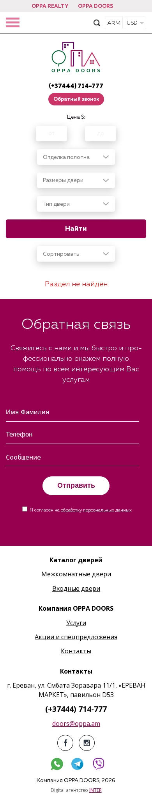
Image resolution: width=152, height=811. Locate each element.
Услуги (76, 622)
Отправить (76, 485)
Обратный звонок (76, 99)
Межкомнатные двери (76, 574)
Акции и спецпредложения (76, 637)
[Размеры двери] (76, 180)
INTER (95, 790)
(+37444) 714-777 (76, 86)
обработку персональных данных (96, 510)
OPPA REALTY (50, 6)
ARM (113, 23)
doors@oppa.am (76, 723)
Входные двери (76, 588)
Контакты (76, 651)
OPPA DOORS (95, 6)
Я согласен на (81, 510)
